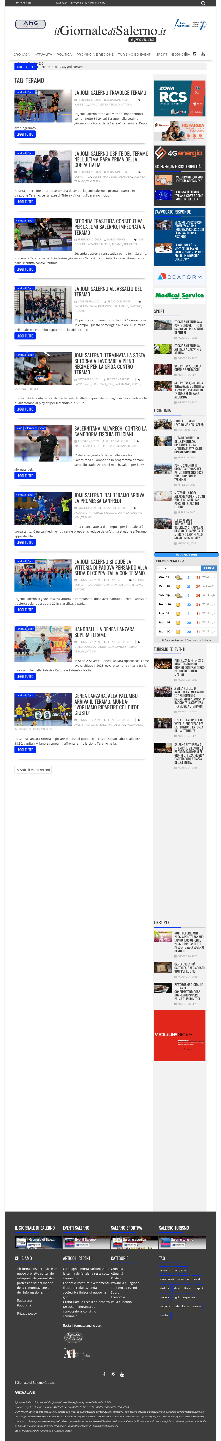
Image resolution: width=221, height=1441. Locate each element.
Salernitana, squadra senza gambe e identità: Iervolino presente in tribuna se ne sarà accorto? (189, 389)
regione (165, 1306)
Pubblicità (24, 1305)
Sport (161, 54)
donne (97, 176)
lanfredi (123, 512)
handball (81, 104)
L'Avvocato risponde (173, 211)
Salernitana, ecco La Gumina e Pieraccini (187, 368)
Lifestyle (161, 922)
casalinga (81, 306)
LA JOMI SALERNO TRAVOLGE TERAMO (110, 92)
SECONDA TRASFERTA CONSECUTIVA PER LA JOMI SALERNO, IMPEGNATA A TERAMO (109, 226)
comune (183, 1279)
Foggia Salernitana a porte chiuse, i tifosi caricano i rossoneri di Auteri (188, 327)
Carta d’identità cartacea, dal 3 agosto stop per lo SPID (189, 967)
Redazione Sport (118, 100)
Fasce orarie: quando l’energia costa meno (189, 179)
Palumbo (117, 647)
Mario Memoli (116, 239)
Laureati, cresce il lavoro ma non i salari (189, 422)
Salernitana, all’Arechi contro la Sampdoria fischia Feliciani (110, 431)
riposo (135, 384)
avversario (82, 725)
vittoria (126, 104)
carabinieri (167, 1279)
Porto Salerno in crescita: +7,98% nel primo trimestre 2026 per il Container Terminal (188, 472)
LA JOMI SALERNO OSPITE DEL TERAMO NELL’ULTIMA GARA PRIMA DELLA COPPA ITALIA (111, 159)
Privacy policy (27, 1313)
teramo (114, 104)
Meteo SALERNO (186, 555)
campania (180, 1270)
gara (93, 306)
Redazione (114, 580)
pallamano (90, 244)
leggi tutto (25, 134)
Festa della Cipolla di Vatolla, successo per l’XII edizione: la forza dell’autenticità (189, 725)
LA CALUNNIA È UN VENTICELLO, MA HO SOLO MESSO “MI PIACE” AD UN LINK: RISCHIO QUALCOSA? (189, 251)
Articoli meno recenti (35, 770)
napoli (199, 1288)
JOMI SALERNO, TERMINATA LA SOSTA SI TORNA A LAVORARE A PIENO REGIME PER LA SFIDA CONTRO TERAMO (109, 363)
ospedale (189, 1297)
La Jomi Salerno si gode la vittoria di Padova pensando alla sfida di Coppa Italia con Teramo (110, 567)
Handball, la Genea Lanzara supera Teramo (104, 631)
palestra (119, 725)
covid (196, 1279)
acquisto (80, 512)
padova (112, 585)
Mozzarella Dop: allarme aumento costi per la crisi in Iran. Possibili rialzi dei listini (189, 499)
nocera (164, 1297)
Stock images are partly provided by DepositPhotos (42, 1430)
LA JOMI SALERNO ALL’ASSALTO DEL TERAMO (108, 291)
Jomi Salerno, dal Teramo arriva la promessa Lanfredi (109, 497)
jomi (92, 104)
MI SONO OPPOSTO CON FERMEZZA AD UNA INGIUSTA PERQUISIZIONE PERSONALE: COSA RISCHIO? (189, 229)
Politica (64, 54)
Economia (181, 54)
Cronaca (22, 54)
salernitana (117, 446)
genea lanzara (84, 647)
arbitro (79, 446)
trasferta (93, 181)
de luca (164, 1288)
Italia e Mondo (121, 1302)
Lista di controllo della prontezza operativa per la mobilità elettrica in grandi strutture (188, 444)
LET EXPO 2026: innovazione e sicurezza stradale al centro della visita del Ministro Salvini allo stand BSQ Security (189, 529)
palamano (125, 176)
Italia (187, 1288)
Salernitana (31, 427)
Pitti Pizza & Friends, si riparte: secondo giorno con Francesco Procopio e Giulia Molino (189, 667)
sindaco (165, 1315)
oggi (77, 244)
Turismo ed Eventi (135, 54)
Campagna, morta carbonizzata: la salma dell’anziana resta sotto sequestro (86, 1273)
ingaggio (110, 512)
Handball (21, 92)
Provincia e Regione (95, 54)
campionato (83, 384)
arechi (90, 446)
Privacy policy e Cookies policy (88, 3)
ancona (138, 580)
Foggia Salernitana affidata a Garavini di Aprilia (188, 349)
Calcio (19, 427)
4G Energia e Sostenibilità (178, 166)
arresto (165, 1270)
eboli (177, 1288)
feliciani (102, 446)
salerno (102, 104)
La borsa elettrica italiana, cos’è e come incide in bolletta (189, 195)
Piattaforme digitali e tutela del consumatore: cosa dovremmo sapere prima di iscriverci (188, 991)
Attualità (43, 54)
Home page (61, 3)
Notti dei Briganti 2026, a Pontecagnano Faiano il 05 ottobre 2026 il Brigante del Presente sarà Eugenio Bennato (189, 942)
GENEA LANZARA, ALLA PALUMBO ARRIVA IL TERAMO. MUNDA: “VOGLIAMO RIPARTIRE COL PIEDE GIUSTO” (106, 704)
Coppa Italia (82, 176)
